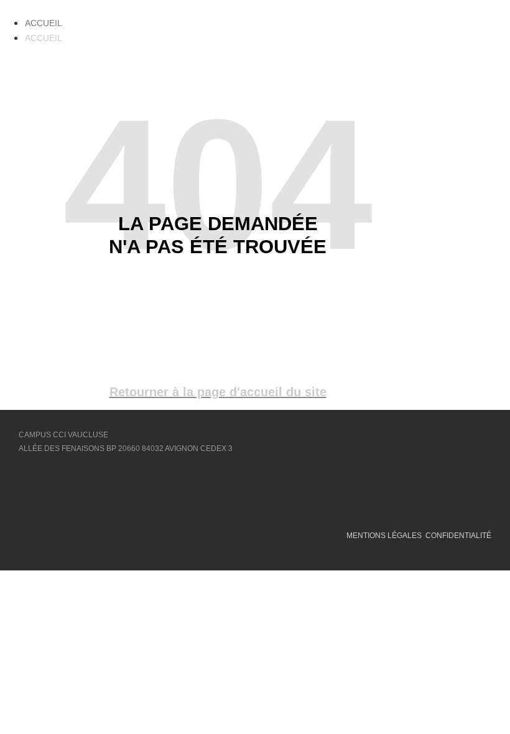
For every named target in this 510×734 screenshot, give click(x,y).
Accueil (43, 23)
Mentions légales (384, 535)
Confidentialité (458, 535)
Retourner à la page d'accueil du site (218, 392)
